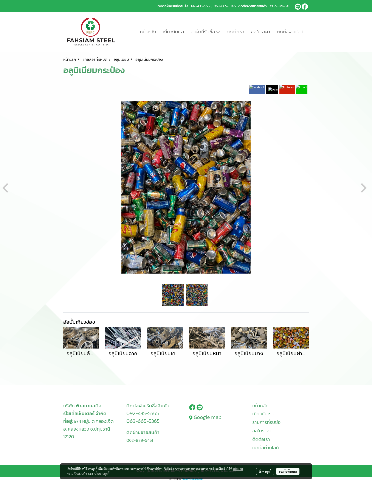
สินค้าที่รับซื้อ (203, 31)
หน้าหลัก (148, 31)
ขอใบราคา (260, 31)
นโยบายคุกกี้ (101, 473)
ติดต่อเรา (235, 31)
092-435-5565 (200, 6)
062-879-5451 (280, 6)
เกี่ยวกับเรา (173, 31)
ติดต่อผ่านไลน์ (290, 31)
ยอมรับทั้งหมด (288, 471)
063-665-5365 (225, 6)
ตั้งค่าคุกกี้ (265, 471)
